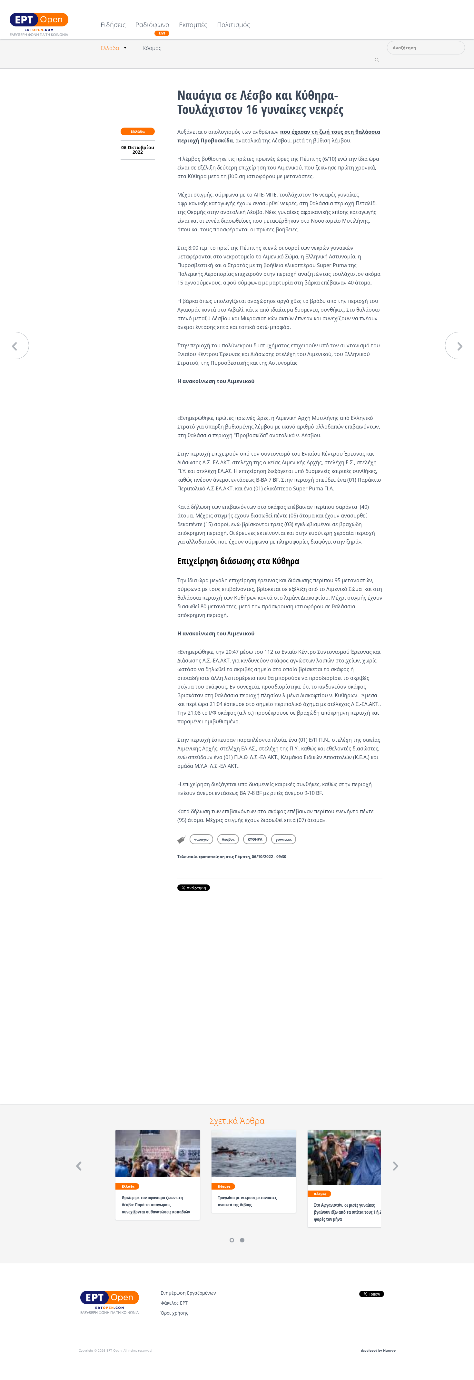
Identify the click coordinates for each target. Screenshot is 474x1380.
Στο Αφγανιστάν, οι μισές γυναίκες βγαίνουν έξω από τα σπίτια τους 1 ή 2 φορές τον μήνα (347, 1212)
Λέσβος (228, 839)
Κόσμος (152, 48)
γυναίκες (283, 839)
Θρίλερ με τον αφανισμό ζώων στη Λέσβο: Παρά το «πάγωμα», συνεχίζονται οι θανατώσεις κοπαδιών (156, 1204)
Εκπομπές (193, 25)
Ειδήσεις (113, 25)
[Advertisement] (279, 988)
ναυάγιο (201, 839)
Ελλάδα (110, 48)
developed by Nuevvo (378, 1350)
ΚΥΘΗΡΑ (255, 839)
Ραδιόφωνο (152, 28)
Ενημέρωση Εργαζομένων (188, 1293)
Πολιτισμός (233, 25)
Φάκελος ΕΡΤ (174, 1303)
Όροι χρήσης (174, 1313)
